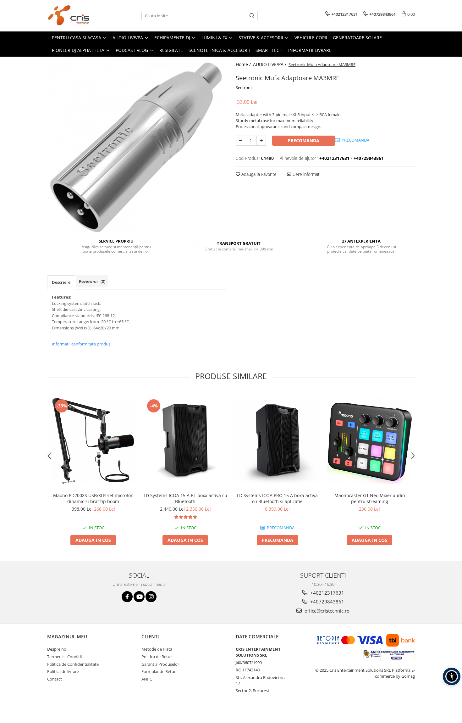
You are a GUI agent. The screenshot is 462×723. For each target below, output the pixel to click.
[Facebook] (127, 596)
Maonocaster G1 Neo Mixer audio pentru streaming (369, 498)
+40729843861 (326, 601)
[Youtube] (139, 596)
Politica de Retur (156, 656)
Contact (54, 679)
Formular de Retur (158, 671)
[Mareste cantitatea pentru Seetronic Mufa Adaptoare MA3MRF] (261, 141)
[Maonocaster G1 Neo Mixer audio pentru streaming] (369, 441)
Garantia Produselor (160, 664)
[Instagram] (151, 596)
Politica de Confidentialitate (73, 664)
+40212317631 (326, 593)
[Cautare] (252, 16)
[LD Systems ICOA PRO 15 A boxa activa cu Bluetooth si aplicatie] (277, 441)
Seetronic (244, 87)
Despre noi (57, 649)
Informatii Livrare (310, 50)
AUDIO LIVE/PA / (270, 64)
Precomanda (303, 140)
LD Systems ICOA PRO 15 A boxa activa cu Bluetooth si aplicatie (277, 498)
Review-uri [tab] (92, 281)
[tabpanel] (136, 145)
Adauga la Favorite (258, 174)
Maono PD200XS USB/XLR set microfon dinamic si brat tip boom (93, 498)
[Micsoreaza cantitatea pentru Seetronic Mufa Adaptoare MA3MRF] (240, 141)
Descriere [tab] (61, 282)
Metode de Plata (156, 649)
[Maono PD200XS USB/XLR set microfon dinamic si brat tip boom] (93, 441)
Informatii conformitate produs (81, 344)
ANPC (146, 679)
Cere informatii (306, 174)
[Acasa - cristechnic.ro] (78, 16)
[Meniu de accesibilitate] (451, 676)
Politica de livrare (63, 671)
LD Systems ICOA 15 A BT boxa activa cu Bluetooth (185, 498)
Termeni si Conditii (64, 656)
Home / (244, 64)
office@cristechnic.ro (326, 611)
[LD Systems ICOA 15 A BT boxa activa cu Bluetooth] (185, 441)
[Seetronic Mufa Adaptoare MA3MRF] (136, 145)
